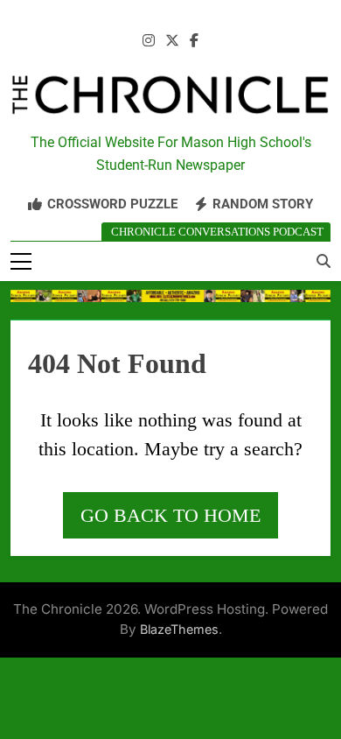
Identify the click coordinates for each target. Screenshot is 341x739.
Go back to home (170, 515)
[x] (172, 41)
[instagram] (148, 41)
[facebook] (194, 41)
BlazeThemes (179, 629)
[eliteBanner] (170, 296)
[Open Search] (324, 261)
